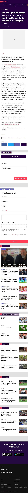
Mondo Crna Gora (6, 472)
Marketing (17, 479)
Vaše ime (4, 201)
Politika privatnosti (6, 487)
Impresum (3, 482)
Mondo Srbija (5, 469)
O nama (2, 479)
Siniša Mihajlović (7, 138)
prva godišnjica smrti (10, 64)
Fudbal (6, 9)
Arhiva (16, 484)
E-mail (3, 206)
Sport (2, 9)
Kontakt (17, 482)
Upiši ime (3, 163)
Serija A (23, 138)
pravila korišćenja (14, 234)
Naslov (3, 196)
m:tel (5, 491)
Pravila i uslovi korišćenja (21, 487)
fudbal (16, 138)
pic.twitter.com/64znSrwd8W (11, 124)
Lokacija (4, 211)
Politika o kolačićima (6, 484)
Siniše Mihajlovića (15, 66)
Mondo (3, 467)
